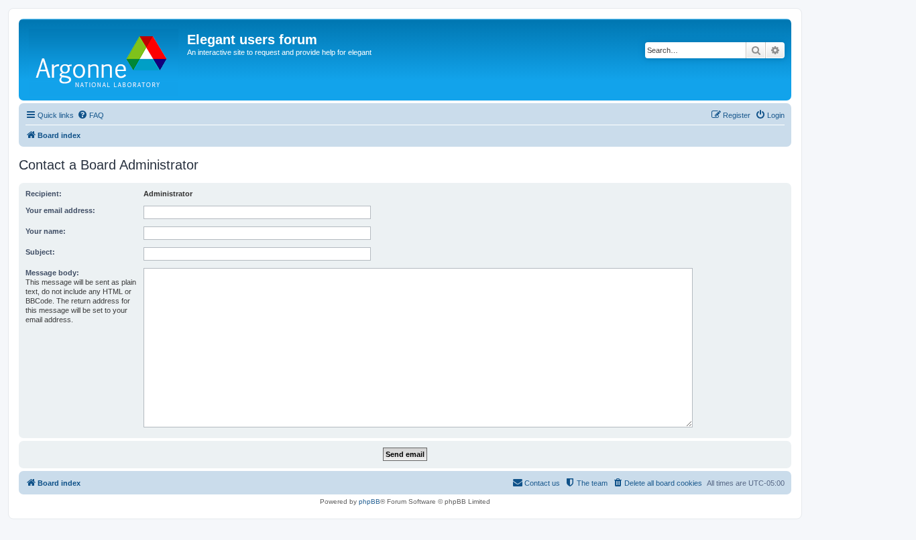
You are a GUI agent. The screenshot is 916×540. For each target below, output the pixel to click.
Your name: (45, 231)
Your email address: (60, 210)
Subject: (40, 252)
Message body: (52, 273)
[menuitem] (90, 115)
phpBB (369, 501)
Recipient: (43, 194)
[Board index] (104, 59)
